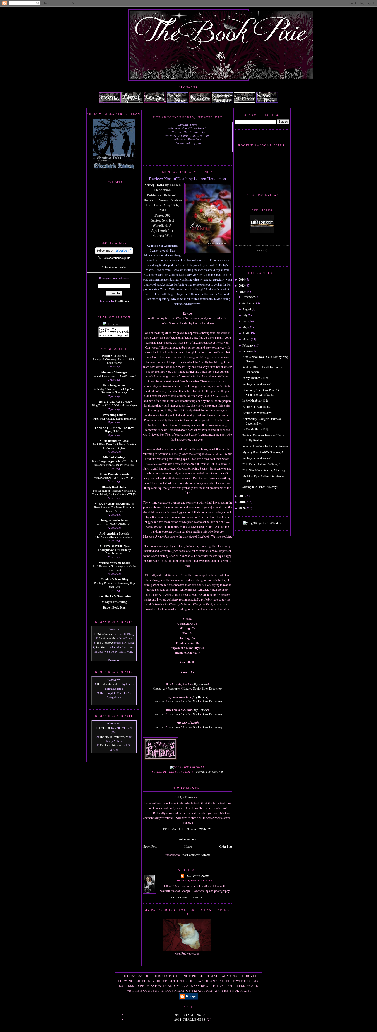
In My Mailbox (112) (255, 400)
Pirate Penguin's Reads (114, 474)
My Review (201, 684)
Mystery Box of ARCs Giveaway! (262, 452)
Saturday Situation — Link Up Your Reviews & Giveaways (114, 390)
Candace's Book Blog (114, 579)
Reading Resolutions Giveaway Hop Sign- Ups (114, 585)
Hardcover (159, 688)
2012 (242, 291)
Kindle (186, 688)
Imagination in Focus (114, 520)
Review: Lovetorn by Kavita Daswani (265, 446)
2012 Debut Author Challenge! (261, 464)
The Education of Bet (109, 684)
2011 (242, 496)
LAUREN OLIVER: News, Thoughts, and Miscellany (114, 548)
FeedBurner (122, 301)
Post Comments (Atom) (195, 855)
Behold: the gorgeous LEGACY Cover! (114, 376)
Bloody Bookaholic (114, 487)
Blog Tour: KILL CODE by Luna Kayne (114, 405)
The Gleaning (105, 642)
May (245, 327)
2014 (242, 279)
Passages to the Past (114, 356)
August (246, 309)
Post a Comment (187, 839)
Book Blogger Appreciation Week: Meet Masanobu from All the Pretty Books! (114, 463)
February (248, 345)
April (245, 333)
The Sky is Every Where (113, 736)
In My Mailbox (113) (255, 378)
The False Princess (110, 745)
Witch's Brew (104, 634)
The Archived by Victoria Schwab (114, 537)
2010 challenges (190, 1015)
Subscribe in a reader (114, 267)
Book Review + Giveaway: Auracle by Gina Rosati (114, 568)
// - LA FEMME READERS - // (114, 504)
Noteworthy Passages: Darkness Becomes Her (261, 421)
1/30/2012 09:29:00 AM (209, 771)
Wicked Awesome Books (114, 563)
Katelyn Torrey (184, 797)
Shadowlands (107, 638)
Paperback (174, 688)
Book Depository (212, 688)
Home (188, 846)
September (248, 303)
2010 (242, 502)
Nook (196, 688)
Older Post (225, 846)
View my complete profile (187, 897)
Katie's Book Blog (114, 607)
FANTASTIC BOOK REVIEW (114, 428)
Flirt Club (105, 727)
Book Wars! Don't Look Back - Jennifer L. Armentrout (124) (114, 446)
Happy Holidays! (114, 431)
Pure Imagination (114, 385)
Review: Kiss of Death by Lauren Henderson (187, 178)
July (244, 315)
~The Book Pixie (197, 876)
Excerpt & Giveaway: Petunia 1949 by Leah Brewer (114, 361)
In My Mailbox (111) (255, 429)
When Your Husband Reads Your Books (114, 418)
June (245, 321)
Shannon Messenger (114, 372)
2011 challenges (190, 1019)
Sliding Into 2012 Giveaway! (260, 487)
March (246, 339)
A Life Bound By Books (114, 441)
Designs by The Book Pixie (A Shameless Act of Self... (260, 392)
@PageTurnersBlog (114, 602)
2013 (242, 285)
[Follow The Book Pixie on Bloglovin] (114, 253)
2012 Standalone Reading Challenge (264, 470)
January (247, 351)
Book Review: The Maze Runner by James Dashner (114, 509)
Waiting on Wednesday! (256, 384)
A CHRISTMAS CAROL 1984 (114, 524)
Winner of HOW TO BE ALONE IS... (114, 478)
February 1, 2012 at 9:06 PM (187, 829)
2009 (242, 508)
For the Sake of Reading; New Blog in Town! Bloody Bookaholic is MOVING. (114, 492)
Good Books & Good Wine (114, 596)
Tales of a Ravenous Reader (114, 402)
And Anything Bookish (114, 533)
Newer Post (150, 846)
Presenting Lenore (114, 415)
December (248, 297)
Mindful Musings (114, 457)
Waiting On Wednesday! (257, 413)
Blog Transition (114, 553)
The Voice (101, 647)
